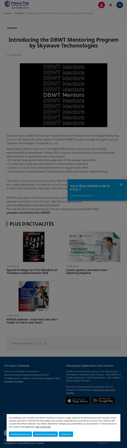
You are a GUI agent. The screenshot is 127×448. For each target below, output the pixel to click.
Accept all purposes (20, 434)
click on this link (43, 426)
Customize (66, 434)
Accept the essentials (45, 434)
